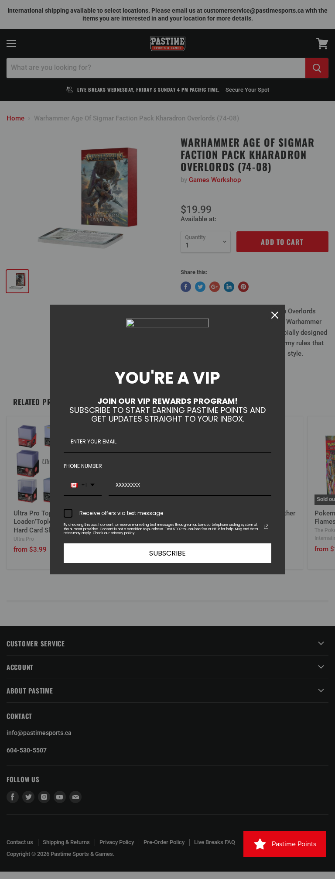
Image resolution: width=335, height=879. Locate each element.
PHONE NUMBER (83, 466)
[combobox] (83, 485)
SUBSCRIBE (167, 553)
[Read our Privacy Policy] (266, 527)
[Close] (274, 315)
